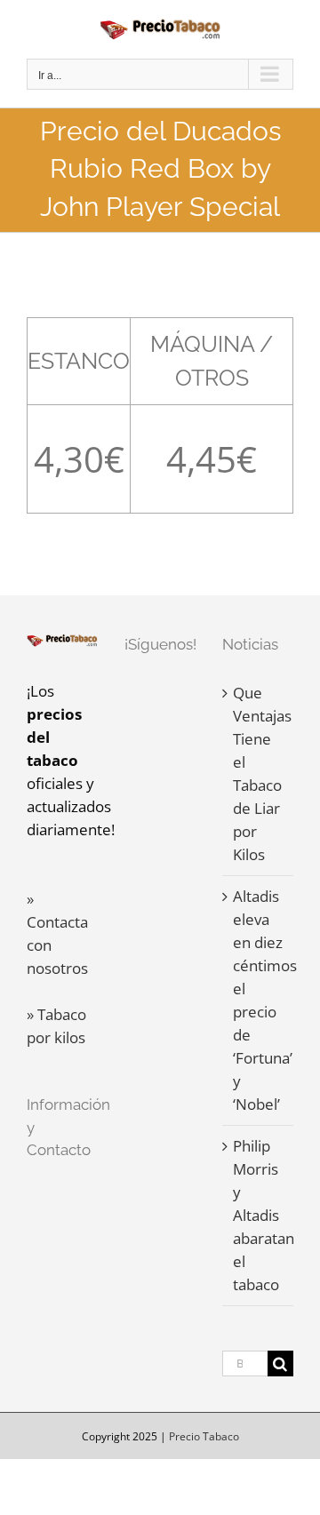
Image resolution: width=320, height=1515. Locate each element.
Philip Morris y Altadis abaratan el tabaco (258, 1215)
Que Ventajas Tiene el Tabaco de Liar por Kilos (258, 773)
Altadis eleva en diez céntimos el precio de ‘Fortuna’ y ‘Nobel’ (258, 1000)
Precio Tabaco (204, 1436)
